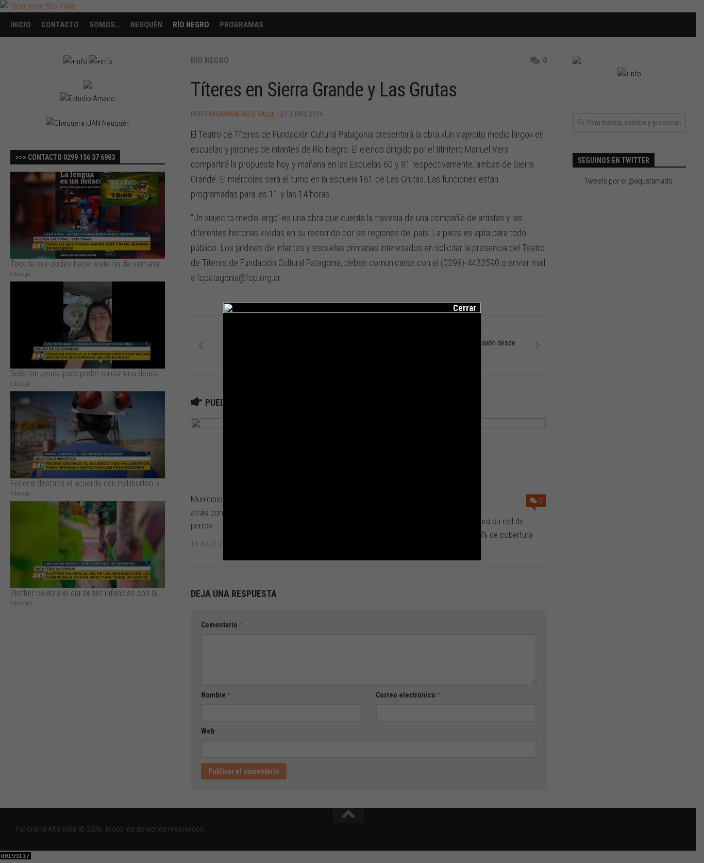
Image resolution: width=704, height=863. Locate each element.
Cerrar (457, 307)
